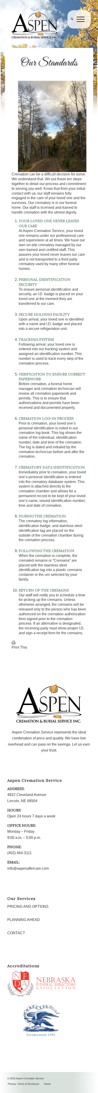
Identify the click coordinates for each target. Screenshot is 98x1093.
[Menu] (79, 28)
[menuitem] (70, 28)
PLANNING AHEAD (23, 920)
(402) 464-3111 (19, 853)
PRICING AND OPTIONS (28, 906)
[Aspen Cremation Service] (40, 25)
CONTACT (16, 933)
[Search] (70, 28)
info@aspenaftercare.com (28, 868)
